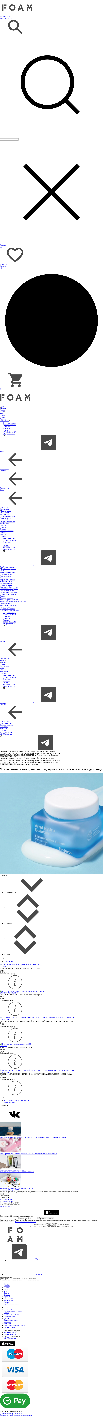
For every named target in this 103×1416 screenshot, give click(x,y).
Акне (2, 570)
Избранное (3, 264)
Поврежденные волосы (8, 594)
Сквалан (3, 529)
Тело (2, 413)
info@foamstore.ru (6, 18)
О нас (6, 1307)
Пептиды (3, 525)
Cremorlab (3, 1046)
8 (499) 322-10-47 (6, 16)
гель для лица (8, 961)
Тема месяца (4, 671)
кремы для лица (9, 1102)
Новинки (3, 471)
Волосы (3, 415)
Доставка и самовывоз (11, 1314)
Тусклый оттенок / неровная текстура (13, 601)
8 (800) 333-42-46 (10, 1334)
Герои (2, 668)
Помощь (3, 245)
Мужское (3, 417)
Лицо (2, 412)
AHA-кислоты (5, 512)
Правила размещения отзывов (14, 1325)
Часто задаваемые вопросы (13, 1311)
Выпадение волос (6, 574)
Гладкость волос (5, 576)
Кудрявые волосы (6, 583)
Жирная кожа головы (7, 580)
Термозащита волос (6, 598)
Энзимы (3, 534)
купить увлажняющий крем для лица (16, 1100)
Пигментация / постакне (8, 592)
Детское (2, 410)
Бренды (2, 451)
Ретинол (3, 527)
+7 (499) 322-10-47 (9, 432)
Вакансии (7, 1322)
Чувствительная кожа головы (10, 610)
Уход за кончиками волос (8, 605)
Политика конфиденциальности (11, 1413)
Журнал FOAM (9, 1309)
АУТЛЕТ (3, 704)
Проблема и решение (7, 567)
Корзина (3, 267)
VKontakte (38, 1274)
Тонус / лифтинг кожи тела (9, 600)
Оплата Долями (9, 1327)
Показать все (4, 469)
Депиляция (4, 578)
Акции (2, 641)
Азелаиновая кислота (7, 516)
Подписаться (46, 1218)
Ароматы (3, 419)
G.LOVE (3, 966)
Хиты (2, 490)
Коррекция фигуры (6, 581)
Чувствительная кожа (7, 609)
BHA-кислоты (5, 514)
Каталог (3, 406)
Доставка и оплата (9, 425)
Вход (1, 247)
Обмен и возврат (10, 1316)
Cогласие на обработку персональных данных (16, 1415)
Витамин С (4, 520)
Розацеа (2, 596)
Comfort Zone (4, 1019)
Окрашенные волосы (7, 590)
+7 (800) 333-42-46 (6, 1201)
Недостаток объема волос (9, 587)
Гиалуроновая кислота (7, 522)
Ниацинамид (4, 523)
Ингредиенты (5, 509)
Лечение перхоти (6, 585)
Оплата (6, 1313)
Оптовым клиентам (11, 1320)
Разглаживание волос (7, 603)
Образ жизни (4, 421)
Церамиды (3, 532)
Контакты (6, 428)
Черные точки (5, 607)
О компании (7, 426)
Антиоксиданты (5, 518)
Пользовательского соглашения (25, 1222)
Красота (3, 664)
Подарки (3, 673)
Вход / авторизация (9, 423)
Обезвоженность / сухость (9, 589)
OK (2, 1194)
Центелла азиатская (6, 531)
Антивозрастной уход (7, 572)
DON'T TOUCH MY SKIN (9, 993)
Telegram (37, 1259)
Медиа (2, 660)
